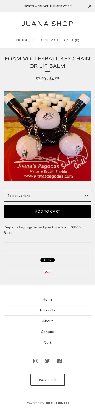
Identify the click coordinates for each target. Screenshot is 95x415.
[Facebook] (59, 361)
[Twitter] (47, 361)
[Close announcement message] (89, 6)
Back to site (47, 379)
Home (47, 299)
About (47, 321)
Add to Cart (47, 211)
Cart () (71, 40)
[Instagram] (36, 361)
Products (26, 40)
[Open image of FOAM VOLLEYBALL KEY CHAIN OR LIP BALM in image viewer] (47, 136)
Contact (50, 40)
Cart (47, 342)
